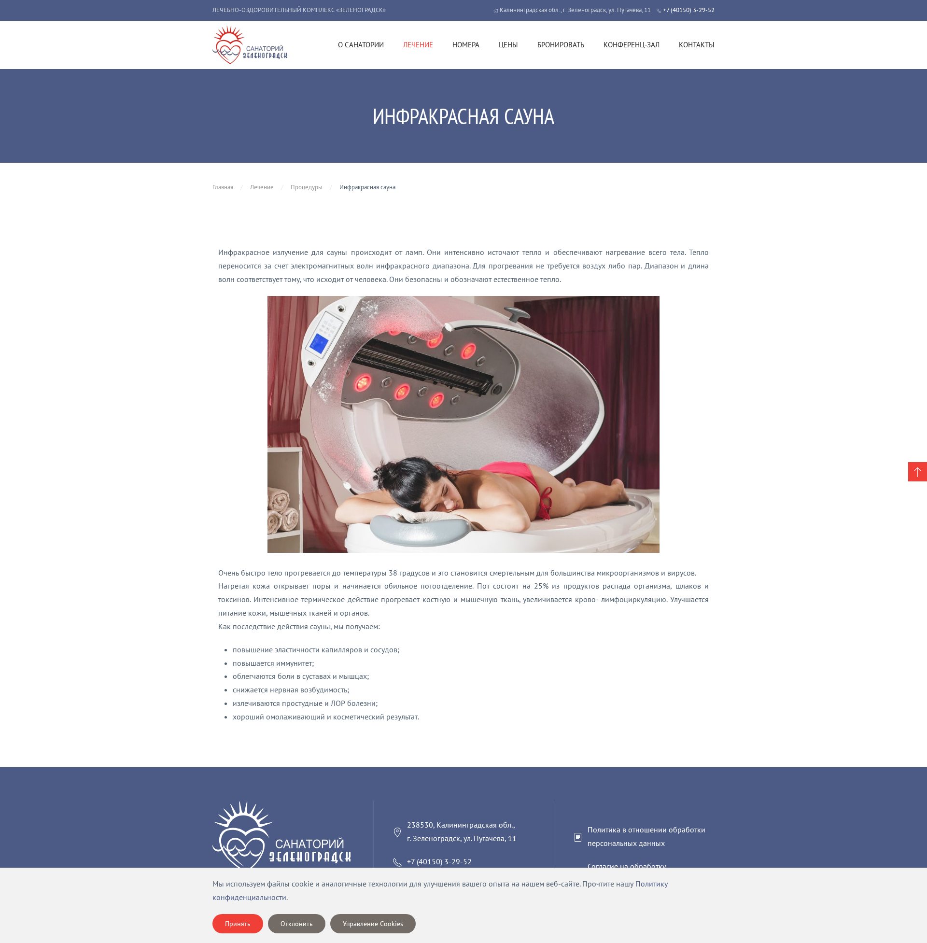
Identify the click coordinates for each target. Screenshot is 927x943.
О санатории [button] (361, 44)
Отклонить (297, 923)
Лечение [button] (418, 44)
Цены (508, 44)
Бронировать (560, 44)
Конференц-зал (632, 44)
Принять (238, 923)
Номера (465, 44)
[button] (917, 471)
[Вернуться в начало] (249, 45)
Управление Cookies (373, 923)
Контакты (697, 44)
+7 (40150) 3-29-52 (688, 10)
